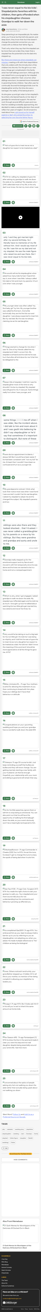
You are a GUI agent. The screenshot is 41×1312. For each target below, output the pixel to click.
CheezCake (5, 1273)
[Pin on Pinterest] (13, 165)
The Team (5, 1280)
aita (3, 1129)
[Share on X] (29, 125)
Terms (22, 1309)
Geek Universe (6, 1270)
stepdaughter (6, 1134)
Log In (37, 2)
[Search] (5, 2)
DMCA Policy (36, 1309)
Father (13, 1142)
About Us (4, 1283)
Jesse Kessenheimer (11, 29)
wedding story (19, 1129)
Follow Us (16, 1114)
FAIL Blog (5, 1262)
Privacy (26, 1309)
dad (22, 1134)
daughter (23, 1138)
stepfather (29, 1129)
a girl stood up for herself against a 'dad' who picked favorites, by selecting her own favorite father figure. (18, 115)
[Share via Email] (37, 125)
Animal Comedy (7, 1267)
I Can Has (4, 1259)
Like (6, 1148)
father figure (14, 1138)
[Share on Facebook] (25, 125)
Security (31, 1309)
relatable (10, 1129)
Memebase (21, 2)
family (36, 1134)
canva (37, 165)
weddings (5, 1142)
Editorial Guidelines (8, 1286)
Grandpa (29, 1134)
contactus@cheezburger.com (12, 1298)
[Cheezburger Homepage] (20, 1303)
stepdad (5, 1138)
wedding (16, 1134)
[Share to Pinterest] (33, 125)
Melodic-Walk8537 (34, 202)
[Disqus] (20, 1191)
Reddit (30, 1138)
